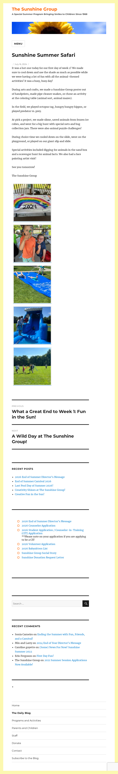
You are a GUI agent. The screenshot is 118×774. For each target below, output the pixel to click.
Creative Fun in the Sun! (29, 494)
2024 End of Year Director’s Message (59, 642)
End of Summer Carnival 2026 (33, 481)
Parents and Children (25, 728)
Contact (17, 750)
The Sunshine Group (34, 9)
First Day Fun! (45, 655)
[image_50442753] (32, 202)
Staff (14, 735)
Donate (16, 743)
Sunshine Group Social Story (39, 553)
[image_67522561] (32, 284)
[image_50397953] (32, 366)
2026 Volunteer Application (38, 544)
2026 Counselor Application (38, 525)
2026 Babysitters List (35, 548)
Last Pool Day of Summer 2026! (34, 485)
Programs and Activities (26, 720)
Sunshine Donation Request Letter (43, 557)
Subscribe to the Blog (25, 758)
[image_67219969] (32, 243)
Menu (18, 43)
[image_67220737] (32, 325)
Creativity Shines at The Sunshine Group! (40, 489)
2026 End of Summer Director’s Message (40, 477)
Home (16, 705)
